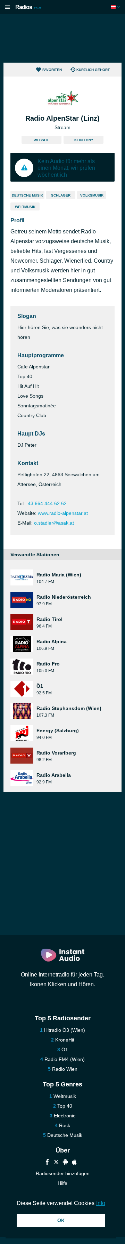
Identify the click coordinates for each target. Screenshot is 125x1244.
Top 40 (64, 1106)
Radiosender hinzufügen (63, 1173)
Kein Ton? (83, 140)
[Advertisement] (62, 38)
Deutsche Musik (27, 195)
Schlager (60, 195)
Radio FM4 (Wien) (64, 1059)
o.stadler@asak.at (54, 523)
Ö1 (64, 1049)
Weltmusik (25, 207)
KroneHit (64, 1040)
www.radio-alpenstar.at (63, 513)
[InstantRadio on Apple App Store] (74, 1163)
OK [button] (61, 1220)
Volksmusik (91, 195)
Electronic (64, 1115)
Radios (28, 7)
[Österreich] (116, 7)
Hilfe (62, 1183)
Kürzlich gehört (93, 70)
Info (100, 1203)
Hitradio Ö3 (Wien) (64, 1030)
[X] (56, 1163)
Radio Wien (64, 1069)
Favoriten (52, 70)
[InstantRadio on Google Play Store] (65, 1163)
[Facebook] (47, 1163)
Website (42, 140)
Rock (64, 1125)
